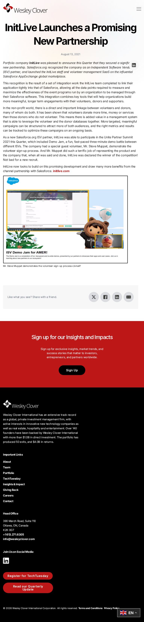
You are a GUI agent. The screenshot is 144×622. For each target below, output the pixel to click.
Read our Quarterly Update (28, 587)
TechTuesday (11, 478)
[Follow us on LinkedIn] (6, 564)
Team (6, 467)
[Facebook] (105, 297)
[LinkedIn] (117, 297)
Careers (8, 495)
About (7, 461)
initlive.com (61, 171)
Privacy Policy (111, 608)
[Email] (129, 297)
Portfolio (8, 473)
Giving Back (10, 490)
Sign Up (72, 370)
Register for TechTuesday (28, 576)
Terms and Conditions (90, 608)
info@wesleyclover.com (18, 539)
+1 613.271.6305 (13, 534)
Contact (8, 501)
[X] (94, 297)
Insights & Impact (14, 484)
